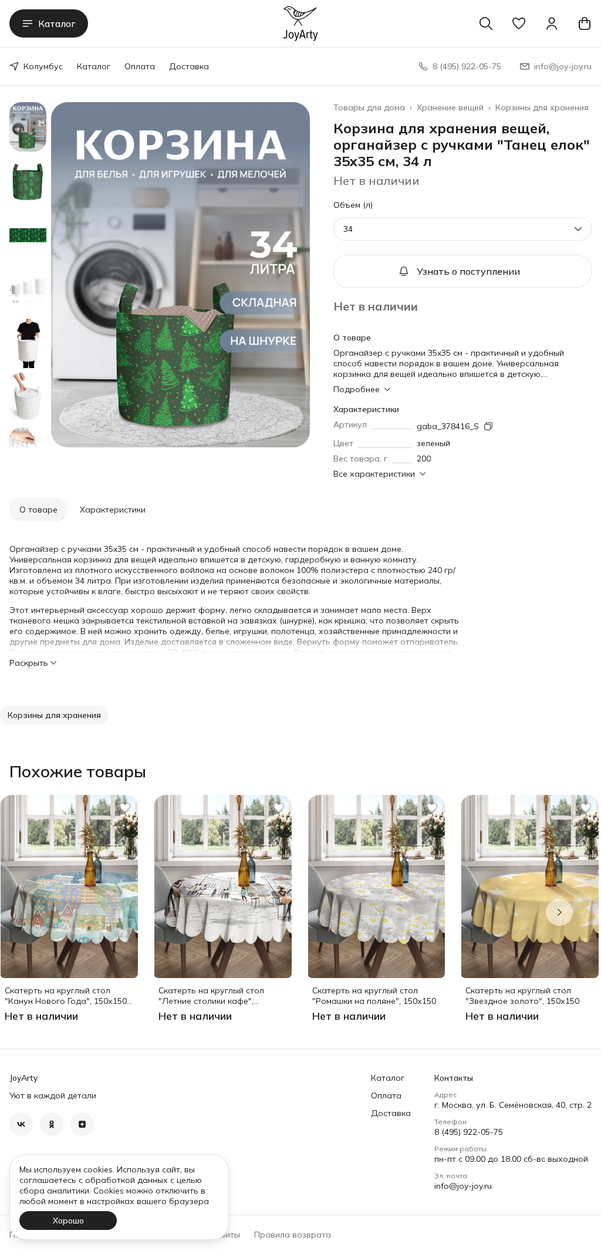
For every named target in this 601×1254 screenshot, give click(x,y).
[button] (519, 23)
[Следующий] (559, 912)
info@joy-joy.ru (463, 1186)
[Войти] (552, 23)
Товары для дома (369, 107)
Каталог (57, 23)
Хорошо (68, 1220)
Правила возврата (292, 1234)
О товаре (38, 509)
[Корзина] (585, 23)
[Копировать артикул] (488, 426)
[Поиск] (486, 23)
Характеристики (113, 509)
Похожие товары (77, 771)
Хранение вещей (450, 107)
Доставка (189, 66)
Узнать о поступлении (468, 271)
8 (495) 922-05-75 (468, 1132)
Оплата (139, 66)
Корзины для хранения (542, 107)
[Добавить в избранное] (125, 808)
